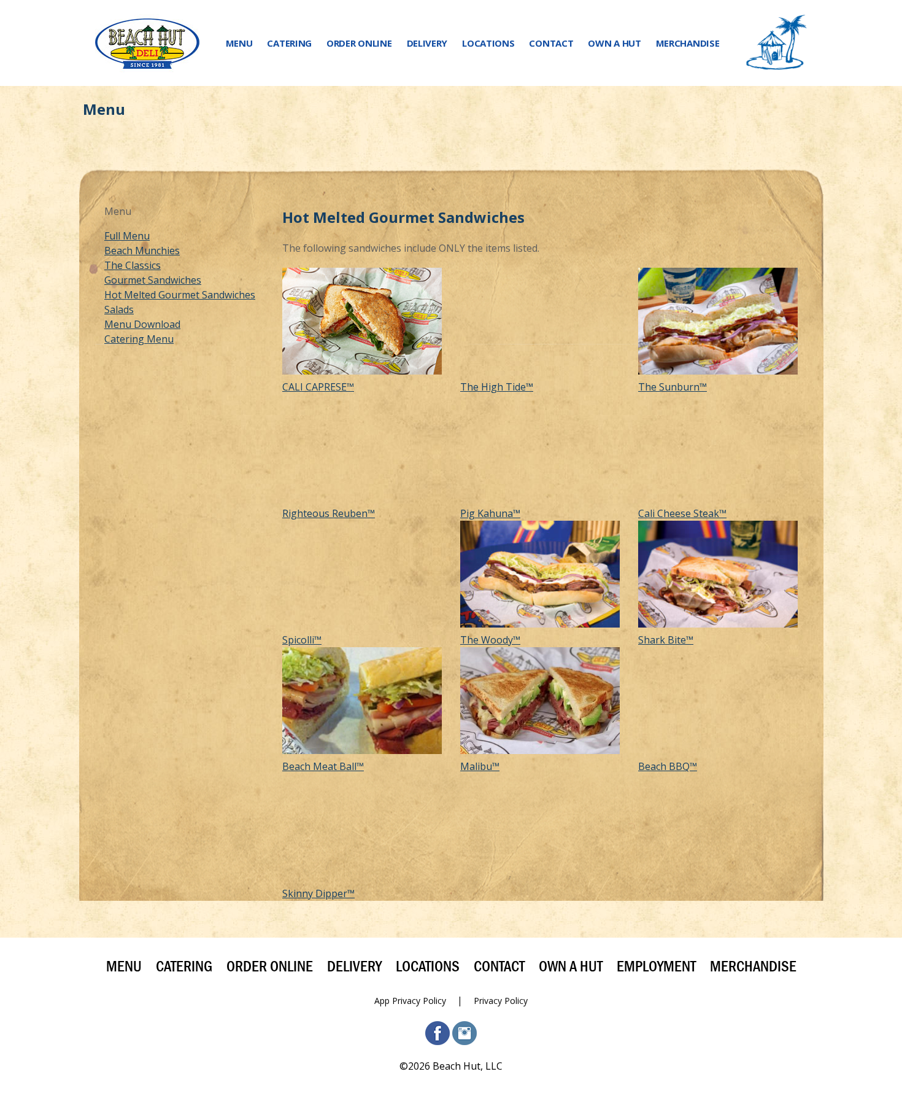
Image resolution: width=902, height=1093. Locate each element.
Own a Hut (614, 43)
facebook (437, 1033)
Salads (119, 309)
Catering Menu (139, 339)
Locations (488, 43)
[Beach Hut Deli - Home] (147, 43)
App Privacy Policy (410, 1000)
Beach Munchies (142, 250)
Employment (656, 966)
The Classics (132, 265)
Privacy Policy (501, 1000)
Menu (239, 43)
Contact (551, 43)
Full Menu (127, 236)
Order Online (358, 43)
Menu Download (142, 324)
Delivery (427, 43)
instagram (464, 1033)
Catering (289, 43)
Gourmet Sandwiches (152, 280)
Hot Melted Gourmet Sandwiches (179, 294)
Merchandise (688, 43)
